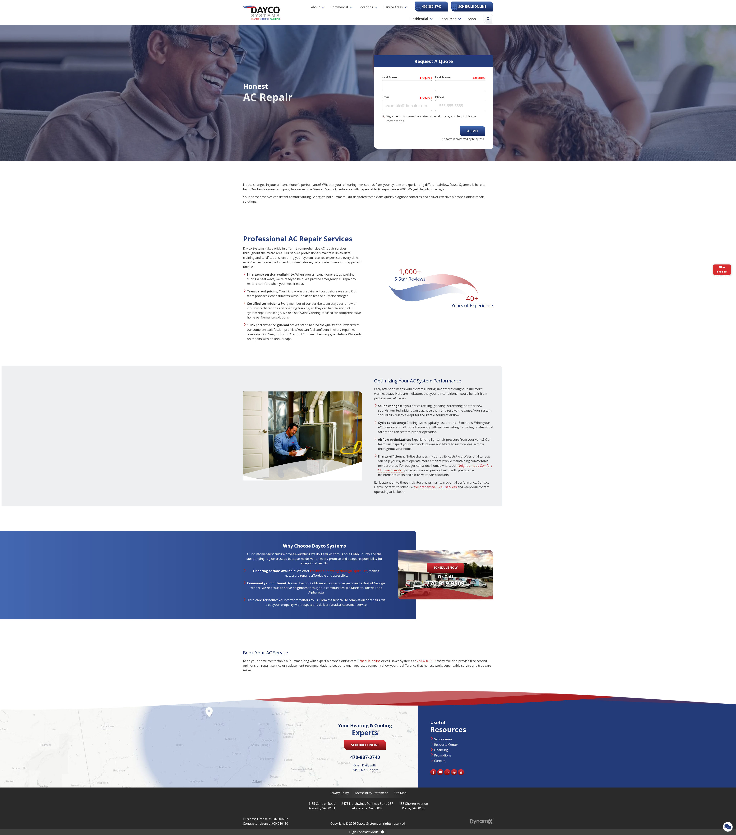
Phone (439, 97)
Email (385, 97)
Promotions (442, 755)
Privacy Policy (339, 793)
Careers (439, 761)
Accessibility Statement (371, 793)
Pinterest (454, 772)
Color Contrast (384, 832)
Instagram (461, 772)
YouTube (440, 772)
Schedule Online (472, 6)
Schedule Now (446, 568)
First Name (390, 77)
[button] (318, 7)
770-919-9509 (445, 583)
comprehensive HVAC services (435, 487)
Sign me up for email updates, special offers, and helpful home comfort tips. (431, 118)
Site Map (400, 793)
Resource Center (446, 744)
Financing (441, 750)
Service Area (443, 739)
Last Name (443, 77)
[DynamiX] (481, 821)
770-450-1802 (426, 661)
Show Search (488, 18)
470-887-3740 (431, 6)
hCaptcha (478, 139)
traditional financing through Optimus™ (338, 571)
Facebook (433, 772)
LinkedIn (447, 772)
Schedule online (369, 661)
